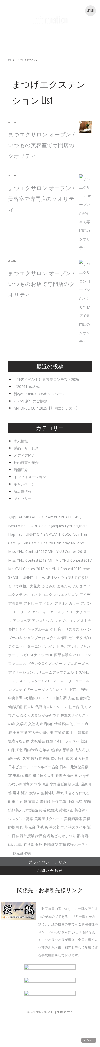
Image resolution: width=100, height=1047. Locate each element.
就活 (84, 741)
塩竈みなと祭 (19, 741)
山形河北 (15, 749)
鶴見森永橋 (22, 853)
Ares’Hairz (56, 517)
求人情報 (21, 440)
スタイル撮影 (57, 637)
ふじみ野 (49, 586)
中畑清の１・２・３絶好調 (45, 697)
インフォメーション (30, 476)
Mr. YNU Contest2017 (73, 560)
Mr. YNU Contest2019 (63, 568)
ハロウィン (82, 654)
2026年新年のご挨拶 (30, 400)
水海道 (43, 784)
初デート (77, 723)
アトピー (31, 603)
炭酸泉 (34, 792)
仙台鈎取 (83, 697)
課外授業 (27, 835)
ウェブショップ (66, 620)
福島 (79, 801)
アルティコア (42, 611)
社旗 (70, 801)
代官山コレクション (51, 706)
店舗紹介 (21, 469)
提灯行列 (58, 758)
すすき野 (81, 577)
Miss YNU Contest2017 (27, 551)
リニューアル (78, 680)
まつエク (45, 594)
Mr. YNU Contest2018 (26, 568)
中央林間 (15, 697)
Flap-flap (15, 534)
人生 (71, 697)
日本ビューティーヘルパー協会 (33, 766)
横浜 (28, 775)
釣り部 (29, 844)
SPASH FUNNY (20, 577)
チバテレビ (69, 646)
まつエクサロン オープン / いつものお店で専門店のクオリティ (41, 284)
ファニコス (17, 663)
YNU (69, 577)
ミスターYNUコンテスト (47, 680)
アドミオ (46, 603)
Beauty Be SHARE (23, 525)
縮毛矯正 (66, 809)
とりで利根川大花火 (24, 586)
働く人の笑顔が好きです (39, 715)
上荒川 (74, 689)
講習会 (40, 835)
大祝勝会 (38, 741)
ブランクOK (37, 663)
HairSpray (62, 543)
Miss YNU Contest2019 (27, 560)
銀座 (39, 844)
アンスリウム (42, 620)
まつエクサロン (65, 594)
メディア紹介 (24, 455)
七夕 (64, 689)
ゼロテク (76, 637)
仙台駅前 (15, 706)
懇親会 (68, 749)
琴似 (60, 792)
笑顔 (87, 801)
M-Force (78, 543)
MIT (51, 560)
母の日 (72, 775)
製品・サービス (26, 448)
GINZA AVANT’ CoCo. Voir (58, 534)
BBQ (77, 517)
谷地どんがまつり (61, 835)
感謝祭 (56, 749)
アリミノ (23, 611)
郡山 (80, 835)
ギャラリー (23, 498)
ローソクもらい (46, 689)
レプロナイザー (20, 689)
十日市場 (20, 732)
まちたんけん (67, 586)
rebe (86, 568)
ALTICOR (39, 517)
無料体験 (48, 792)
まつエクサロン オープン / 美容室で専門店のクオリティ (41, 198)
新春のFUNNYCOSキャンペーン (39, 393)
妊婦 (49, 741)
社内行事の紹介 (26, 462)
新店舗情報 (23, 491)
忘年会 (44, 749)
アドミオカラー (66, 603)
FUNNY (30, 534)
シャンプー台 (34, 637)
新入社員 (81, 758)
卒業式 (59, 732)
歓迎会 (60, 775)
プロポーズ (76, 663)
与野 (84, 689)
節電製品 (31, 809)
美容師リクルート (48, 818)
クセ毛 (55, 629)
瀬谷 (24, 792)
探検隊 (44, 758)
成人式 (79, 749)
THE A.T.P (42, 577)
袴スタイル (77, 827)
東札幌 (18, 775)
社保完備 (59, 801)
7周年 (12, 517)
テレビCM (24, 654)
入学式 (21, 723)
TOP (9, 60)
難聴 (62, 844)
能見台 (30, 827)
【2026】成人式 (27, 386)
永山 (75, 784)
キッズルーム (38, 629)
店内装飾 (31, 749)
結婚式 (52, 809)
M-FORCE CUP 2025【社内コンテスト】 (46, 408)
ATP (68, 517)
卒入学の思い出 (40, 732)
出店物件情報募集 (54, 723)
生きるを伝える (77, 792)
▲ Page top (88, 1040)
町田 (11, 801)
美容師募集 (73, 818)
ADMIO (24, 517)
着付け (45, 801)
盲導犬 (33, 801)
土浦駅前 (81, 732)
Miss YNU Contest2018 (67, 551)
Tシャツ (57, 577)
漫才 (16, 792)
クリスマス (70, 629)
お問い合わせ (50, 870)
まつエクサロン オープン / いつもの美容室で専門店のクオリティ (41, 145)
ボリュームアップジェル (54, 672)
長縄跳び (51, 844)
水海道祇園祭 (60, 784)
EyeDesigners (76, 525)
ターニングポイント (43, 646)
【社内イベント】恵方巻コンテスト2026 (46, 379)
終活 (42, 809)
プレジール (57, 663)
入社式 (33, 723)
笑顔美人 (15, 809)
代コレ (29, 706)
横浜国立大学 (43, 775)
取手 (69, 732)
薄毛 (40, 827)
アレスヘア (22, 620)
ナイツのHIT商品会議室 (53, 654)
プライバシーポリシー (50, 861)
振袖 (34, 758)
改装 (69, 758)
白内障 (21, 801)
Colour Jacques (51, 525)
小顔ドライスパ (66, 741)
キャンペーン (24, 484)
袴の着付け (58, 827)
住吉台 (74, 706)
